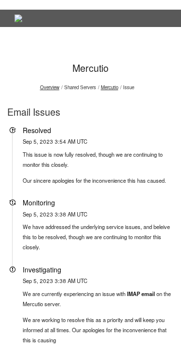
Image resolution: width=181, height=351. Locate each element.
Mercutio (90, 68)
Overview (49, 87)
